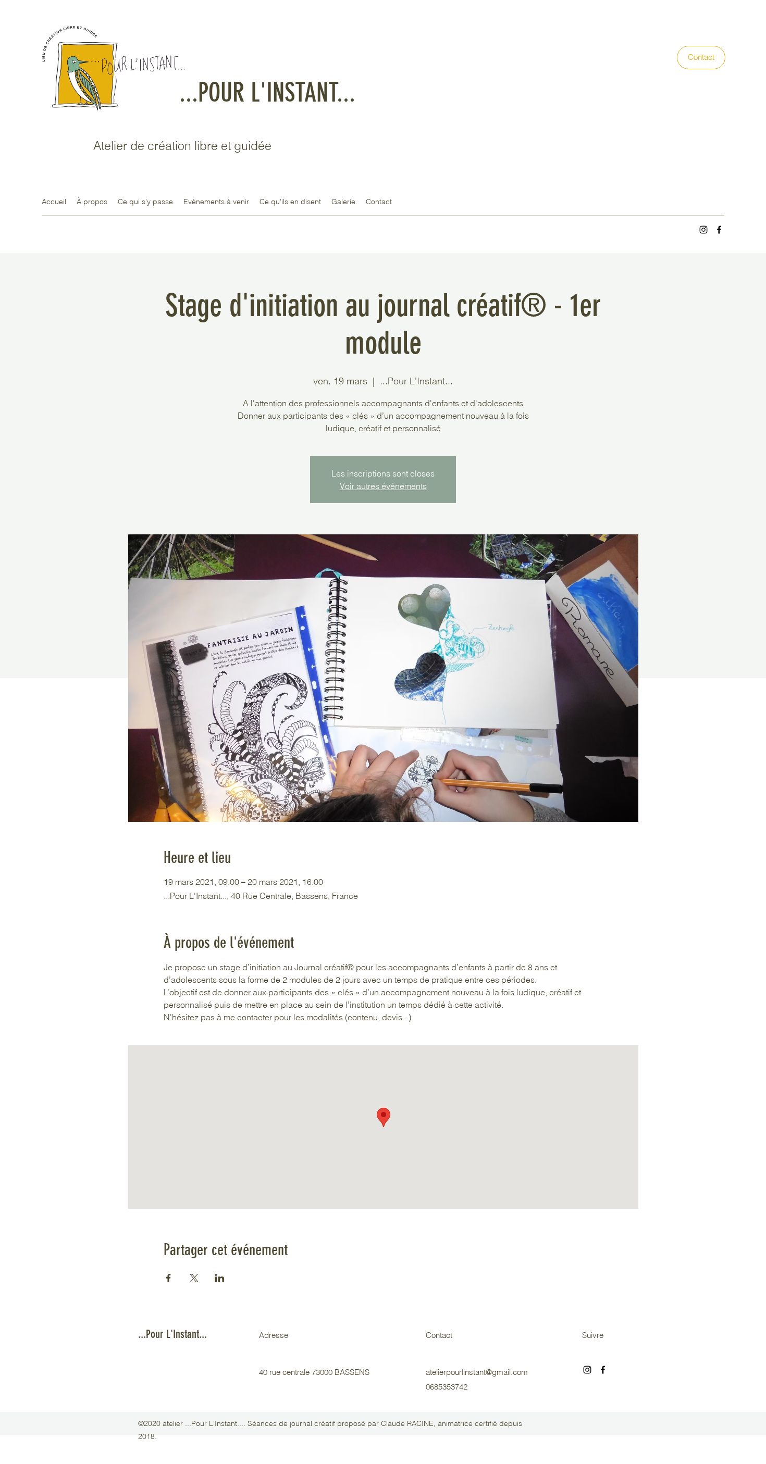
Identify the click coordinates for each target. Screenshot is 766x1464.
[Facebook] (719, 229)
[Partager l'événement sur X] (194, 1278)
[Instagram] (703, 229)
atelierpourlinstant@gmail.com (477, 1372)
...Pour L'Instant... (172, 1334)
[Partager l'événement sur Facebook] (169, 1278)
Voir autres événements (383, 486)
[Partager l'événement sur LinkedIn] (220, 1278)
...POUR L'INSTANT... (267, 92)
